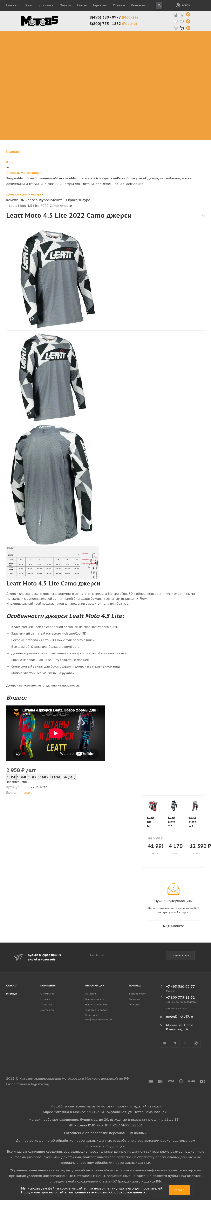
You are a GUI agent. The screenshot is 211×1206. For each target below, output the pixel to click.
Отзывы (119, 5)
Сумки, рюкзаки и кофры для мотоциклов (66, 184)
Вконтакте (164, 1043)
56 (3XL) (69, 777)
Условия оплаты (94, 998)
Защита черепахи (57, 41)
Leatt (27, 792)
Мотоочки (63, 178)
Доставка (46, 5)
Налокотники (60, 58)
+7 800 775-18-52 (180, 997)
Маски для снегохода (169, 70)
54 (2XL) (55, 777)
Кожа (121, 178)
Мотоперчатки (83, 178)
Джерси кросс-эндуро (34, 66)
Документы (47, 1009)
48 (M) (21, 777)
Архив (138, 184)
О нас (29, 5)
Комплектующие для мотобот (100, 56)
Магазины (91, 993)
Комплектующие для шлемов (137, 46)
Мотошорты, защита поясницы (66, 66)
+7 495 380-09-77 (180, 986)
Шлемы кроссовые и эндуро (139, 36)
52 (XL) (43, 777)
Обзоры (134, 1004)
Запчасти (126, 184)
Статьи (82, 5)
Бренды (11, 993)
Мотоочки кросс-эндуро (168, 38)
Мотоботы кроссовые (95, 36)
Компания (48, 985)
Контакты (138, 5)
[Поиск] (159, 5)
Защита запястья (63, 73)
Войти (186, 5)
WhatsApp (196, 1043)
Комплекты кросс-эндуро (31, 38)
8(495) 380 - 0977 (114, 17)
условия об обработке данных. (120, 1192)
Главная (12, 5)
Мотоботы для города (98, 46)
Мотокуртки (135, 178)
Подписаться (181, 955)
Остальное (110, 184)
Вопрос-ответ (137, 993)
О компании (47, 993)
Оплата (65, 5)
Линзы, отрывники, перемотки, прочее (169, 56)
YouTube (185, 1043)
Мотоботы (26, 178)
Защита (12, 178)
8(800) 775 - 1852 (113, 23)
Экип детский (106, 178)
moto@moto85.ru (179, 1016)
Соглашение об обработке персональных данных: (105, 1133)
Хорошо (179, 1190)
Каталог (12, 985)
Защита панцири (63, 33)
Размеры (134, 998)
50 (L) (32, 777)
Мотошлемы (45, 178)
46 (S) (11, 777)
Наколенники (60, 53)
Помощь (135, 985)
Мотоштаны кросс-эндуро (31, 53)
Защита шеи (59, 48)
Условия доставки (96, 1004)
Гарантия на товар (96, 1009)
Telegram (175, 1043)
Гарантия (100, 5)
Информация (94, 985)
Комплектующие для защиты (63, 80)
